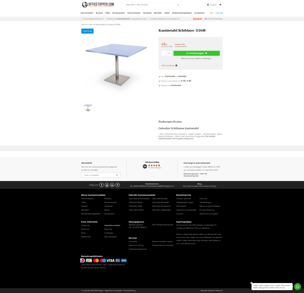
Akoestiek (147, 13)
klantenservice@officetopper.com (161, 186)
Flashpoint (219, 290)
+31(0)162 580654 (139, 186)
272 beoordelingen (216, 19)
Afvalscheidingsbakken (182, 13)
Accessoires (199, 13)
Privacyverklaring (207, 210)
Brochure (85, 229)
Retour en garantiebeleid (210, 206)
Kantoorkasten (87, 13)
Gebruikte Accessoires (161, 206)
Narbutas (108, 229)
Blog (83, 233)
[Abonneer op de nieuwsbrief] (117, 175)
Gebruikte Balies (135, 202)
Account (179, 214)
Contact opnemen (183, 199)
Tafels (107, 13)
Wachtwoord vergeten (209, 214)
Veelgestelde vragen (184, 202)
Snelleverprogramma (138, 249)
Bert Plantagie (110, 237)
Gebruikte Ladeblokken (161, 210)
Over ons (203, 199)
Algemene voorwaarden (186, 210)
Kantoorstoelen (134, 13)
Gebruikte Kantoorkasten (139, 199)
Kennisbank (181, 206)
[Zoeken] (178, 5)
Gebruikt (219, 13)
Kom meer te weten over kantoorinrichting (199, 186)
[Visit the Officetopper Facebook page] (101, 185)
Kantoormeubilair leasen (162, 241)
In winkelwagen (195, 53)
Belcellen (158, 13)
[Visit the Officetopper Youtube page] (107, 185)
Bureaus (99, 13)
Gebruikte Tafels (135, 206)
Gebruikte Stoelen (136, 210)
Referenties (86, 237)
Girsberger (108, 233)
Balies (167, 13)
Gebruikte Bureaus (160, 199)
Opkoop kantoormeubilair (163, 245)
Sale (211, 13)
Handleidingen (206, 202)
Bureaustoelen (118, 13)
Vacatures (85, 225)
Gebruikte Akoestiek (160, 202)
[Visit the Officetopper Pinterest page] (117, 185)
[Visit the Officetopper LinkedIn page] (112, 185)
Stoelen (84, 206)
